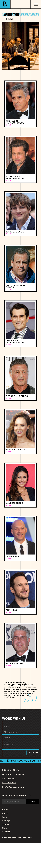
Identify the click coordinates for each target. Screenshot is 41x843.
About (5, 813)
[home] (5, 4)
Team (4, 817)
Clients (5, 824)
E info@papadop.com (13, 787)
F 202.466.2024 (9, 783)
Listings (6, 821)
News (4, 828)
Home (5, 809)
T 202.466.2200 (9, 778)
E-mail (8, 125)
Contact (6, 832)
